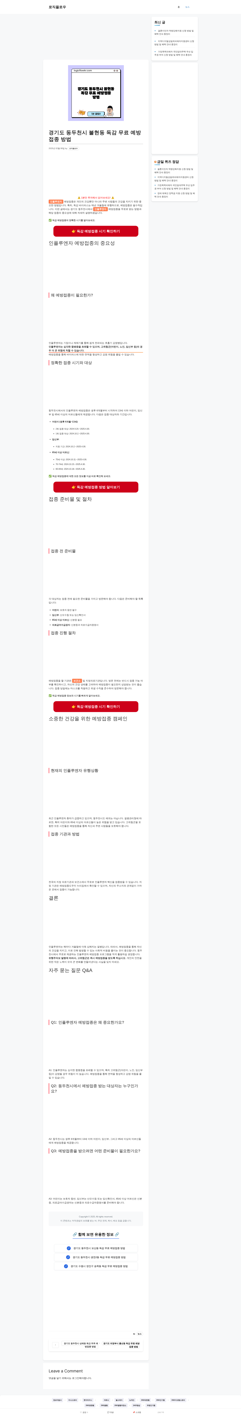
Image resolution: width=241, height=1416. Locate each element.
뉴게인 (131, 1400)
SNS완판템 (90, 1405)
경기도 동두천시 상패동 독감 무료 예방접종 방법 (81, 1345)
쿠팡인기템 (151, 1405)
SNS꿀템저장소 (120, 1405)
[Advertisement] (96, 36)
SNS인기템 (160, 1400)
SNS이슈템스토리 (178, 1400)
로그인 (75, 1378)
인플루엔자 (56, 201)
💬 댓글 (110, 1412)
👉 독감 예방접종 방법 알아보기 (96, 487)
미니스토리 (72, 1400)
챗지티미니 (88, 1400)
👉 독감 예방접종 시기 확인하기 (96, 231)
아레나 (106, 1400)
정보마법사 (57, 1400)
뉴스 (187, 7)
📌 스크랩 (137, 1412)
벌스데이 (119, 1400)
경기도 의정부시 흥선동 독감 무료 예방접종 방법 (121, 1345)
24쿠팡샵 (136, 1405)
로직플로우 (57, 7)
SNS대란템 (145, 1400)
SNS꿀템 (104, 1405)
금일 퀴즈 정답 (168, 161)
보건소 (77, 680)
